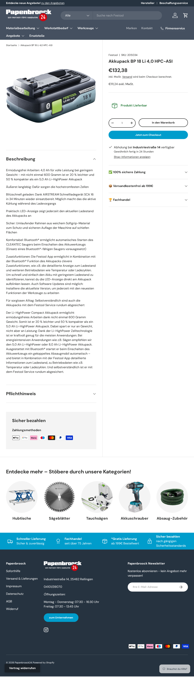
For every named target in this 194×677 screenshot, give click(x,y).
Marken (131, 28)
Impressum (14, 586)
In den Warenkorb (163, 122)
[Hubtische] (21, 496)
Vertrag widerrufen (22, 668)
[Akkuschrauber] (134, 496)
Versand (127, 76)
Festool (113, 55)
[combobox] (111, 15)
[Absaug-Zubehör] (172, 496)
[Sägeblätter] (59, 496)
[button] (185, 15)
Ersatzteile (37, 36)
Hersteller (147, 3)
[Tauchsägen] (97, 496)
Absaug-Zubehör (172, 518)
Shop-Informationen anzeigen (132, 157)
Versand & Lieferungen (22, 579)
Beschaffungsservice (174, 3)
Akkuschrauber (134, 518)
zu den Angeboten (52, 3)
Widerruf (12, 609)
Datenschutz (14, 594)
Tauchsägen (97, 518)
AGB (9, 601)
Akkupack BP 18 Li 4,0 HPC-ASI (36, 45)
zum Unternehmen (61, 617)
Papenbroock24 (23, 662)
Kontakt (147, 28)
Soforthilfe (13, 571)
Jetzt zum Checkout (148, 135)
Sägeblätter (59, 518)
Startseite (11, 45)
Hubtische (22, 518)
